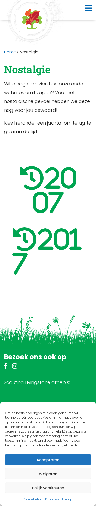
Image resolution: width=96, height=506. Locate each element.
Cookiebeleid (32, 499)
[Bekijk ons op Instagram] (14, 367)
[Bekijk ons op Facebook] (5, 367)
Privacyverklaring (58, 499)
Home (10, 52)
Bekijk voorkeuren (48, 487)
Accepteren (48, 459)
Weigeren (48, 473)
